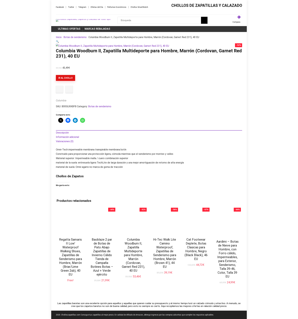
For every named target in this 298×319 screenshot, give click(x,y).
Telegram (82, 7)
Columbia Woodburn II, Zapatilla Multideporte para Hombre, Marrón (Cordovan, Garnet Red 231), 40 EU (133, 255)
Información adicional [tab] (67, 137)
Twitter (71, 7)
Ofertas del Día (96, 7)
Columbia (61, 100)
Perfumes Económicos (116, 7)
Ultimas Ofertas (69, 28)
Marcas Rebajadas (97, 28)
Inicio (59, 37)
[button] (57, 41)
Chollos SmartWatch (139, 7)
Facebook (60, 7)
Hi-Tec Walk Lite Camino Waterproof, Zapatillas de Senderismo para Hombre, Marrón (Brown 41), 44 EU (164, 253)
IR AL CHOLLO (65, 78)
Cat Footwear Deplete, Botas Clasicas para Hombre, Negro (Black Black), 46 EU (196, 249)
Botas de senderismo (75, 37)
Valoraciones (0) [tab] (64, 141)
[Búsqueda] (204, 20)
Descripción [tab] (62, 132)
